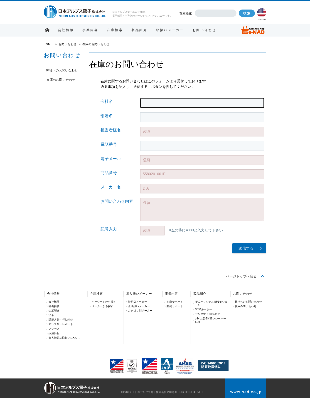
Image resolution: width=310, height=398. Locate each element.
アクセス (54, 328)
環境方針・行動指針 (61, 319)
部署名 (107, 115)
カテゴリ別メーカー (140, 310)
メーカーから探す (102, 306)
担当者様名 (111, 130)
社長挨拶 (54, 306)
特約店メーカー (137, 301)
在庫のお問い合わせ (61, 80)
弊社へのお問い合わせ (62, 70)
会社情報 (66, 30)
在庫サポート (175, 301)
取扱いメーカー (170, 30)
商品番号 (109, 172)
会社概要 (54, 301)
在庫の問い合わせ (245, 306)
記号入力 (109, 229)
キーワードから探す (104, 301)
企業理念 (54, 310)
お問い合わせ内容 (117, 201)
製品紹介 (139, 30)
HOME (48, 44)
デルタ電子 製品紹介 (207, 314)
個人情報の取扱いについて (65, 337)
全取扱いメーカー (139, 306)
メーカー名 (111, 187)
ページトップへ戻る (241, 276)
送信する (246, 248)
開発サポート (175, 306)
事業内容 (90, 30)
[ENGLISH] (261, 12)
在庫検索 (185, 13)
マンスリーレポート (61, 324)
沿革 (51, 315)
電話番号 (109, 144)
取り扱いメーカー (139, 293)
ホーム (47, 30)
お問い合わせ (204, 30)
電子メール (111, 158)
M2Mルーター (203, 309)
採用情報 (54, 333)
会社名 (107, 101)
